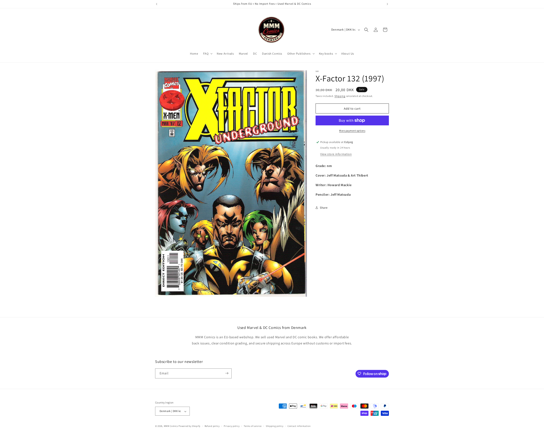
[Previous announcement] (156, 4)
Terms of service (253, 426)
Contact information (299, 426)
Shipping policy (274, 426)
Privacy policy (231, 426)
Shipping (339, 96)
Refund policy (212, 426)
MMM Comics (171, 426)
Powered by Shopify (189, 426)
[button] (207, 53)
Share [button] (324, 208)
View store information (336, 154)
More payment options (352, 130)
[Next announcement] (387, 4)
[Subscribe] (226, 373)
